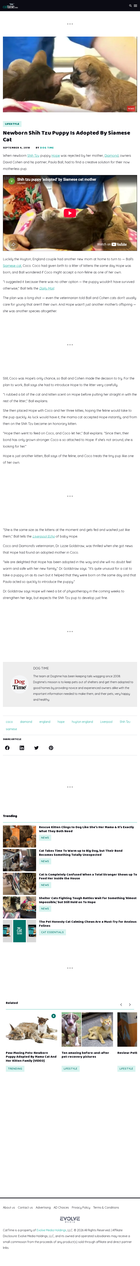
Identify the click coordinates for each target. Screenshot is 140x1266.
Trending (15, 1068)
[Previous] (121, 1004)
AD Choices (61, 1207)
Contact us (25, 1207)
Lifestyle (12, 124)
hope (61, 722)
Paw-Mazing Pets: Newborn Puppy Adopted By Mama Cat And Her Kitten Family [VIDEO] (31, 1057)
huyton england (82, 722)
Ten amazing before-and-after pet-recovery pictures (85, 1055)
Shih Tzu (33, 155)
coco (9, 722)
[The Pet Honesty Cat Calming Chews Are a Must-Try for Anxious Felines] (19, 931)
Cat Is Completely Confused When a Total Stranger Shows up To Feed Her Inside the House (88, 877)
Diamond (111, 155)
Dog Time (47, 148)
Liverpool (106, 722)
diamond (26, 722)
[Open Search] (130, 5)
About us (9, 1207)
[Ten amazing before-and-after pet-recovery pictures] (87, 1029)
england (44, 722)
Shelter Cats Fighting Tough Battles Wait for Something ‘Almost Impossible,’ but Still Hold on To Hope (88, 900)
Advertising (43, 1207)
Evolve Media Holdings (51, 1230)
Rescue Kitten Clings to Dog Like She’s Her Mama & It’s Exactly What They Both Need (86, 829)
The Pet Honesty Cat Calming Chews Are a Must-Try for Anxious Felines (88, 924)
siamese (11, 729)
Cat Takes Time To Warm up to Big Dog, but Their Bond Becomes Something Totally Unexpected (80, 853)
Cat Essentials (52, 932)
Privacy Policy (81, 1207)
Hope (55, 155)
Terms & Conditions (106, 1207)
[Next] (129, 1004)
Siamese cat (12, 266)
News (45, 837)
